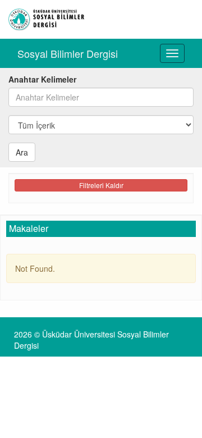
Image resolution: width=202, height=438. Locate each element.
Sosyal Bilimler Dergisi (67, 53)
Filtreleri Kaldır (101, 185)
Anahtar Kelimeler (42, 79)
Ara (22, 152)
